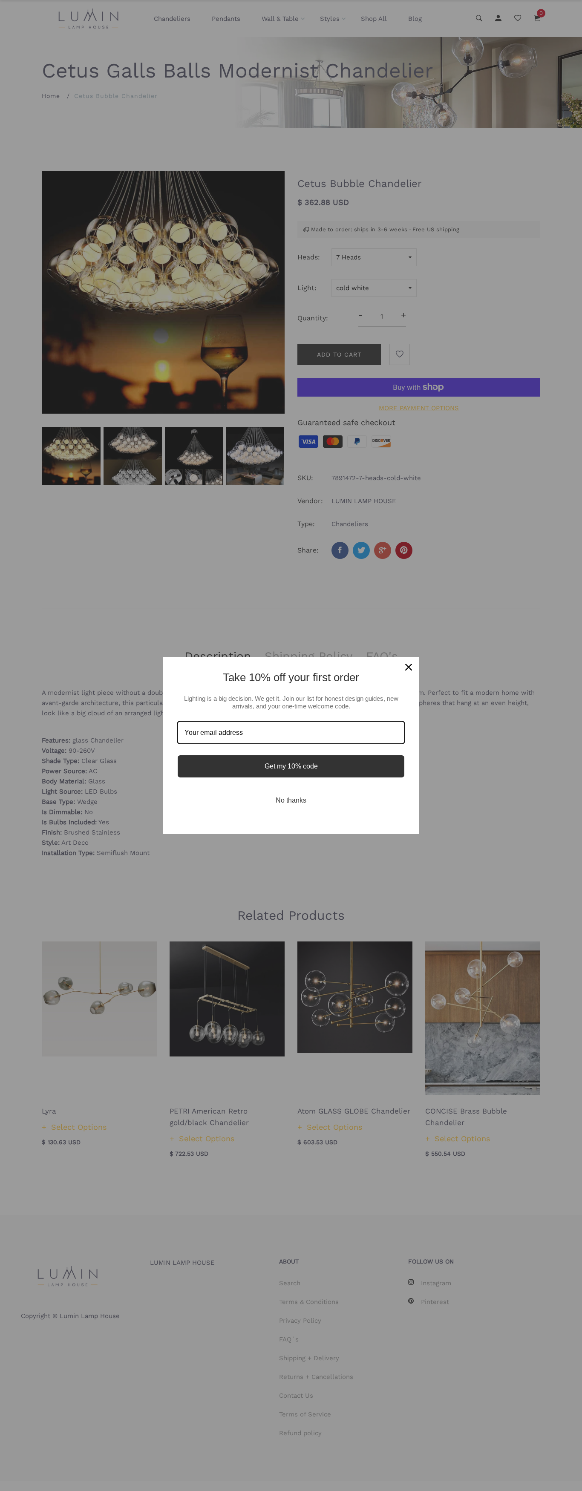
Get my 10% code (291, 766)
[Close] (408, 667)
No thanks (291, 800)
